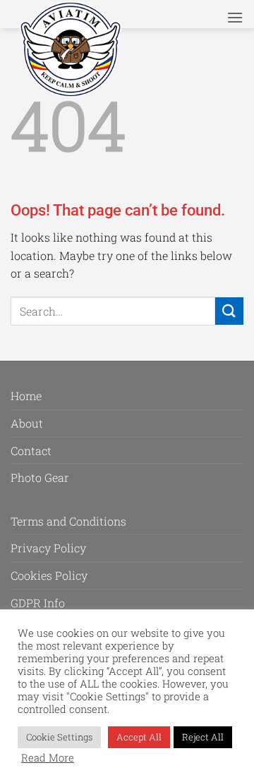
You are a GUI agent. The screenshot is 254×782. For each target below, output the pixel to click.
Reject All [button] (203, 737)
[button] (234, 17)
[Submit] (229, 311)
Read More (47, 758)
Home (26, 395)
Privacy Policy (48, 547)
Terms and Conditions (68, 521)
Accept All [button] (139, 737)
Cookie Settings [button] (59, 737)
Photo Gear (40, 477)
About (27, 423)
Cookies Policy (49, 575)
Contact (31, 450)
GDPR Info (38, 602)
